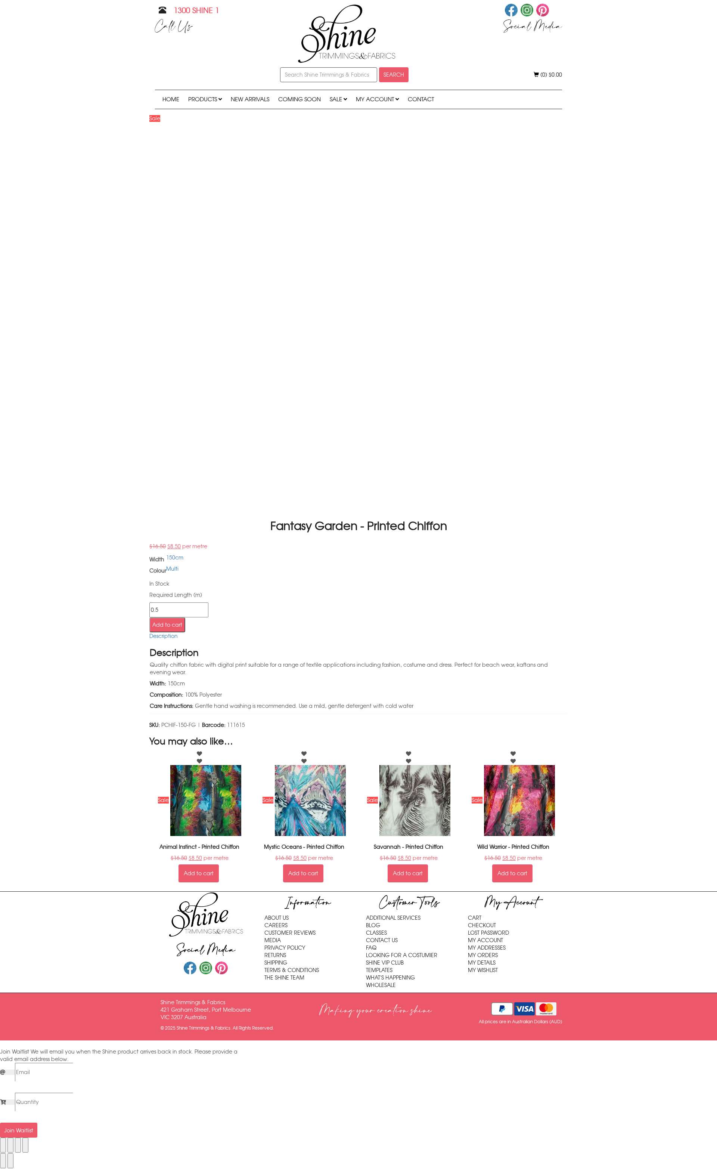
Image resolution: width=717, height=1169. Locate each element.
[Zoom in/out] (3, 1145)
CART (474, 917)
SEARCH (394, 74)
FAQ (371, 947)
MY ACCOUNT (375, 99)
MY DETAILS (482, 962)
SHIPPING (275, 962)
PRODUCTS (203, 99)
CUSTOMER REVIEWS (290, 932)
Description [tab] (163, 636)
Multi (172, 568)
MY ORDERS (483, 955)
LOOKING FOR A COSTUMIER (401, 955)
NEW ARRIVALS (250, 99)
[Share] (18, 1145)
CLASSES (376, 932)
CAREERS (276, 925)
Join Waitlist (18, 1130)
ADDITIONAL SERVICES (393, 917)
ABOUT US (276, 917)
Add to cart (167, 624)
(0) (550, 74)
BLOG (373, 925)
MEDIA (272, 940)
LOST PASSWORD (488, 932)
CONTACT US (382, 940)
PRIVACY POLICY (284, 947)
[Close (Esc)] (25, 1145)
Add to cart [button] (199, 873)
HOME (170, 99)
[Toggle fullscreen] (10, 1145)
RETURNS (275, 955)
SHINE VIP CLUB (385, 962)
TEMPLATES (379, 970)
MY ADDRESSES (487, 947)
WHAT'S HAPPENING (390, 977)
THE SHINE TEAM (284, 977)
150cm (174, 557)
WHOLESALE (381, 985)
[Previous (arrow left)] (3, 1160)
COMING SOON (299, 99)
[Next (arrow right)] (10, 1160)
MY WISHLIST (483, 970)
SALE (337, 99)
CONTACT (421, 99)
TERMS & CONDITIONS (291, 970)
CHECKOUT (482, 925)
